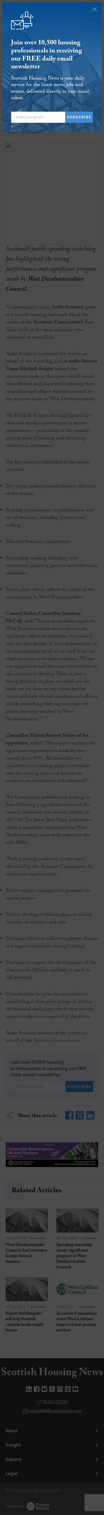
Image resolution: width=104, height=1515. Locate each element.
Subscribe (79, 117)
